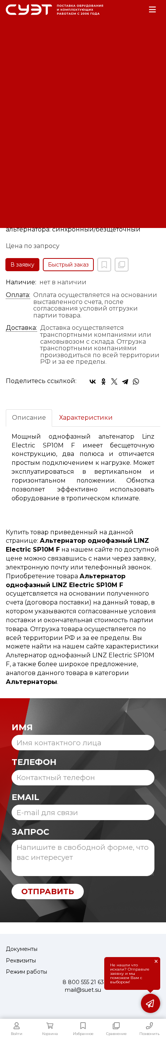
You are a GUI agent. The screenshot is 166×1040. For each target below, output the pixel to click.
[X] (114, 381)
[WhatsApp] (136, 381)
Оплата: (18, 295)
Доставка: (21, 327)
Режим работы (26, 971)
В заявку (22, 264)
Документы (21, 948)
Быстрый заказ (68, 264)
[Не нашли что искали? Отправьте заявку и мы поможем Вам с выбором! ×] (150, 1003)
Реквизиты (21, 960)
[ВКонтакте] (92, 381)
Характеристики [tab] (86, 417)
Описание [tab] (29, 417)
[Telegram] (125, 381)
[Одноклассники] (103, 381)
